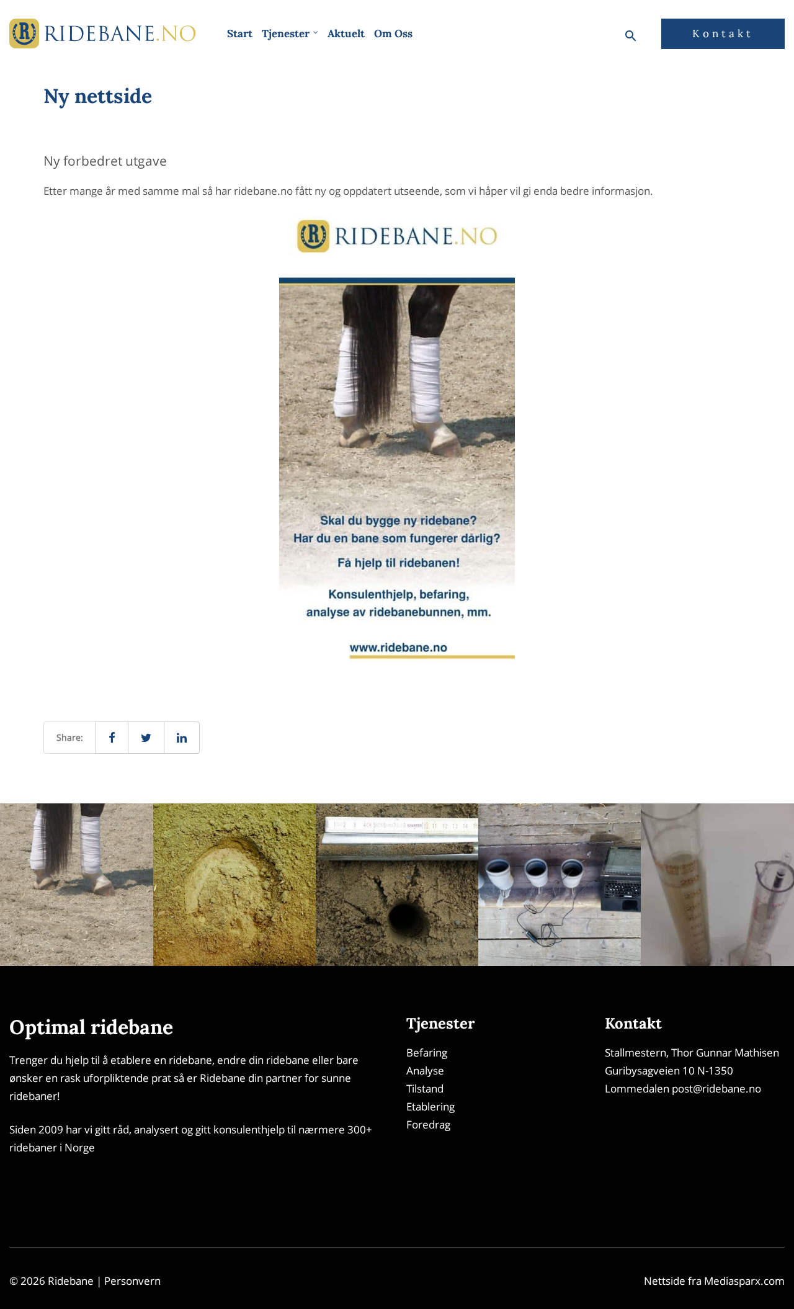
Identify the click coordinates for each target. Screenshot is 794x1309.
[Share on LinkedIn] (182, 738)
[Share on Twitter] (146, 738)
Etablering (430, 1106)
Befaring (426, 1052)
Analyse (425, 1070)
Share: (69, 737)
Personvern (132, 1281)
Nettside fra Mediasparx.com (714, 1281)
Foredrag (428, 1124)
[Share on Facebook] (112, 738)
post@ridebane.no (716, 1088)
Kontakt (723, 33)
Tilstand (425, 1088)
